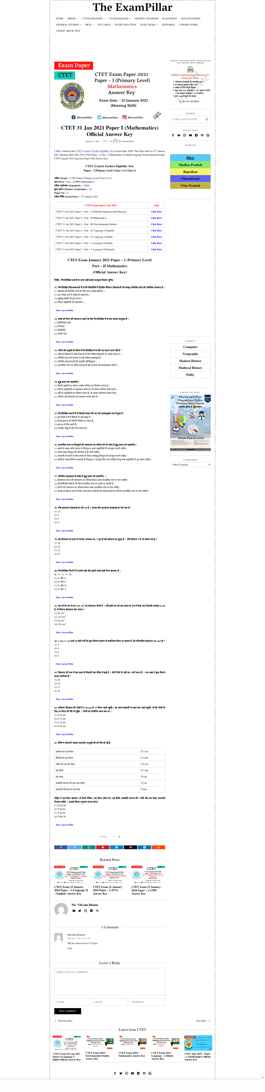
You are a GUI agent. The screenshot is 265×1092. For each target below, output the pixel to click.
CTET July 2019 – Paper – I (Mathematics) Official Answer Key (197, 1056)
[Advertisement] (132, 49)
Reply (70, 948)
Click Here (156, 218)
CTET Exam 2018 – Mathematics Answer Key (132, 1054)
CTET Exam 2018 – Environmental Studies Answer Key (97, 1055)
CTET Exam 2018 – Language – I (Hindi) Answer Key (162, 1055)
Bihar (190, 157)
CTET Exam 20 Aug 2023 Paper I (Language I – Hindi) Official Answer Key (67, 1056)
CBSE (57, 151)
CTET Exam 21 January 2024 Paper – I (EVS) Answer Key (107, 890)
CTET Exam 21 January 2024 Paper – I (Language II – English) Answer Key (71, 890)
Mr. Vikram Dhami (126, 141)
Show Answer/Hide (64, 310)
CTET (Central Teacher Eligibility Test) (95, 151)
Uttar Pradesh (190, 185)
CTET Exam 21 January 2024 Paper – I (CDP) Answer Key (146, 890)
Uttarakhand (190, 178)
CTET (105, 141)
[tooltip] (61, 847)
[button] (207, 119)
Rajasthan (190, 171)
